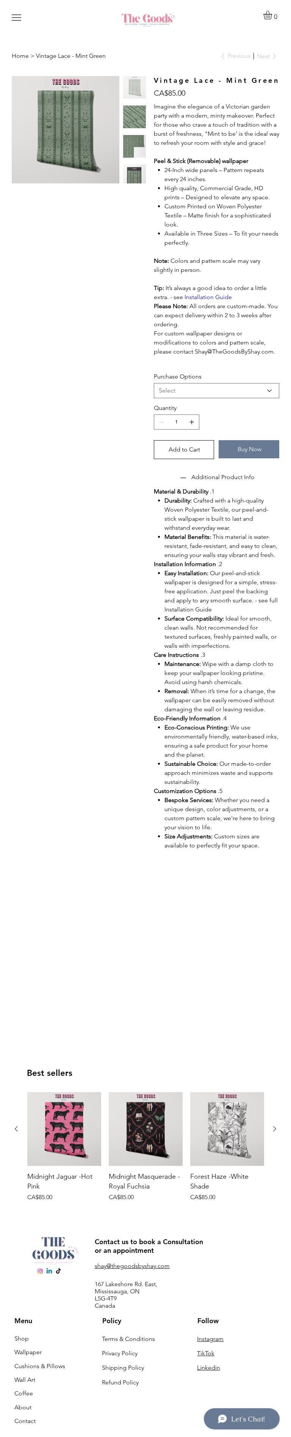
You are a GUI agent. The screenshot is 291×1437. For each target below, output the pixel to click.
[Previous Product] (16, 1128)
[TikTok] (58, 1271)
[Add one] (191, 422)
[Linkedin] (49, 1271)
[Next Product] (274, 1128)
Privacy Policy (120, 1353)
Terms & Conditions (128, 1338)
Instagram (210, 1338)
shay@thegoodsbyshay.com (132, 1265)
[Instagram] (40, 1271)
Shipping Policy (123, 1367)
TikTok (205, 1353)
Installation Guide (208, 297)
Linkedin (208, 1367)
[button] (272, 15)
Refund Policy (120, 1382)
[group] (146, 1147)
